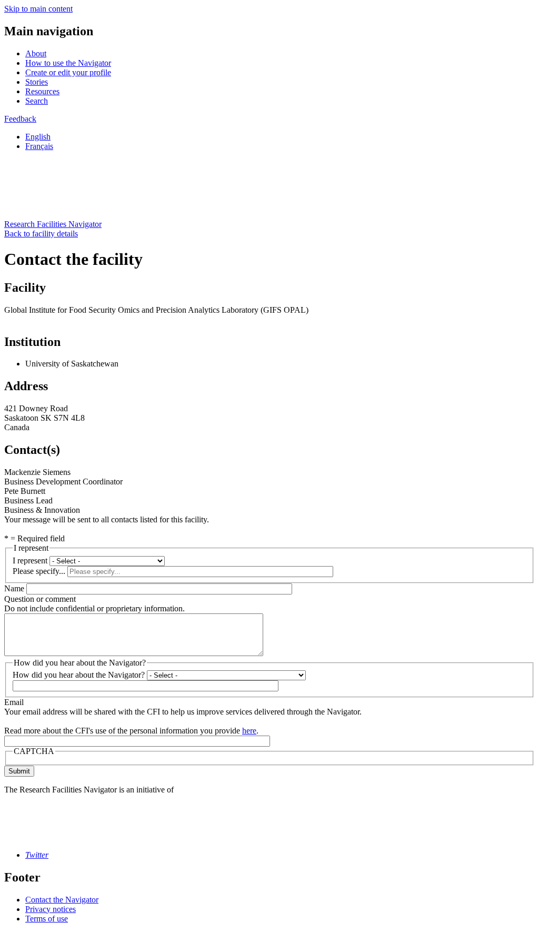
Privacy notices (50, 909)
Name (14, 588)
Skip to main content (38, 8)
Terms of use (46, 918)
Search (36, 100)
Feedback (20, 118)
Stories (36, 81)
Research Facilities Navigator (53, 224)
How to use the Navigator (68, 62)
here (249, 730)
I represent (30, 560)
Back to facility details (41, 233)
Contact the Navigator (61, 899)
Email (14, 702)
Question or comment (40, 598)
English (38, 136)
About (35, 53)
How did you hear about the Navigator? (79, 674)
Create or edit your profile (68, 72)
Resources (42, 91)
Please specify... (39, 571)
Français (39, 146)
